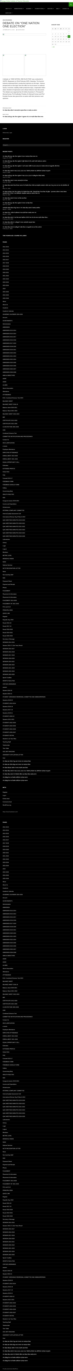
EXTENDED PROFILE (9, 468)
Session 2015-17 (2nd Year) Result (12, 645)
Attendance (6, 391)
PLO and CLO (7, 607)
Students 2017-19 (8, 709)
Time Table (6, 748)
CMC (4, 430)
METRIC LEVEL (7, 555)
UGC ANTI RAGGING (9, 751)
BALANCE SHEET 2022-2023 (11, 414)
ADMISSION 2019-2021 (9, 349)
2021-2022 (6, 275)
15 (69, 36)
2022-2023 (6, 279)
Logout (5, 549)
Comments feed (7, 802)
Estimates (5, 465)
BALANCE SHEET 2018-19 (10, 404)
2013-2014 (6, 250)
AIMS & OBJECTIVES (9, 375)
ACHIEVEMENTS (7, 320)
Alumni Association (8, 388)
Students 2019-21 (8, 713)
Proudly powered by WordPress (10, 1368)
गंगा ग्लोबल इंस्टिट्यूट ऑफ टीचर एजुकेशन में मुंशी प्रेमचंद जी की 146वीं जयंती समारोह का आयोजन (24, 161)
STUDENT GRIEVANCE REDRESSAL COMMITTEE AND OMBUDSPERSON (24, 697)
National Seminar (7, 565)
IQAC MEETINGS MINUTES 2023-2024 (14, 533)
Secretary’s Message (9, 639)
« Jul (53, 47)
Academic (28, 8)
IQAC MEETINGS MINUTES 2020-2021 (14, 523)
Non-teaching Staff (8, 574)
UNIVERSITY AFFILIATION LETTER (13, 754)
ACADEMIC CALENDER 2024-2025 (13, 314)
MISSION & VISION (8, 558)
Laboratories (6, 539)
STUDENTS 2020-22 (8, 716)
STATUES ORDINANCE (9, 684)
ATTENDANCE (7, 394)
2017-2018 (6, 263)
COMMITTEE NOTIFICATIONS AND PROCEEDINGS (17, 436)
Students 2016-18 (8, 706)
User (4, 758)
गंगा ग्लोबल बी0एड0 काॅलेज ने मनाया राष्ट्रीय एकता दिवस (15, 767)
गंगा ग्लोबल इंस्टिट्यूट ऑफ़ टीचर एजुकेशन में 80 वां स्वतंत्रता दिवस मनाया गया (20, 156)
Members (5, 552)
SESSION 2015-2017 (9, 648)
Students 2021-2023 (8, 719)
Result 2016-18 (7, 623)
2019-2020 (6, 269)
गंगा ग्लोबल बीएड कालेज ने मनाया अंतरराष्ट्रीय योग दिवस (15, 180)
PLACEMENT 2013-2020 (10, 600)
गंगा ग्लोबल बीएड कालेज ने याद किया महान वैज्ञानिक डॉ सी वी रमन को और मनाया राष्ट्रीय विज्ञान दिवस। (25, 217)
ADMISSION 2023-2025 (9, 362)
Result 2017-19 (7, 626)
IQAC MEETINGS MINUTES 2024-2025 (14, 536)
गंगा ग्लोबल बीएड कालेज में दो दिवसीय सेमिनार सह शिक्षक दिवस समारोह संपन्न (19, 774)
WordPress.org (7, 805)
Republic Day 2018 (8, 619)
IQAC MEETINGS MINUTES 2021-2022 (14, 526)
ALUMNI (5, 385)
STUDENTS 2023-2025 (9, 726)
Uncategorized (7, 20)
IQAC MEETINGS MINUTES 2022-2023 (14, 529)
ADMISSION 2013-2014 (9, 330)
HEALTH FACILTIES (8, 494)
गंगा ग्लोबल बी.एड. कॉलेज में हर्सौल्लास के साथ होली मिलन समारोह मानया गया (19, 212)
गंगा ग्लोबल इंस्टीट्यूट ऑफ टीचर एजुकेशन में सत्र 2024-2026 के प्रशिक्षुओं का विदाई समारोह (24, 175)
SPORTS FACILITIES (9, 681)
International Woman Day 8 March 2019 (14, 517)
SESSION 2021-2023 (9, 668)
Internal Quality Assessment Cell (12, 513)
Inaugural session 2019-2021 (11, 500)
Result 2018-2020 (8, 629)
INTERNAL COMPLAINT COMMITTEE (13, 510)
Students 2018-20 (8, 700)
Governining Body (8, 491)
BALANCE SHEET (8, 401)
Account (5, 317)
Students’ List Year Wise (9, 738)
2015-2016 (6, 256)
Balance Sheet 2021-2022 (10, 410)
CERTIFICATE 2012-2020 (10, 420)
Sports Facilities (7, 677)
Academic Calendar (8, 311)
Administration (18, 8)
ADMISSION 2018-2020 (9, 346)
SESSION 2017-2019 (9, 655)
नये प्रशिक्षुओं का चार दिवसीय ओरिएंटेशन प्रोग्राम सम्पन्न (15, 777)
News (4, 571)
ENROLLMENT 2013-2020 (10, 455)
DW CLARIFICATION (9, 443)
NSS (4, 578)
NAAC (57, 8)
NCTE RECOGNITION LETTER (11, 568)
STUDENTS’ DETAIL (39, 8)
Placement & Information (10, 594)
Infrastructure (6, 507)
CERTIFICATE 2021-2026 (10, 423)
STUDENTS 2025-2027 (9, 732)
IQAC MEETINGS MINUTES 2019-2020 (14, 520)
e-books (5, 446)
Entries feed (6, 798)
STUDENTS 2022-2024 (9, 722)
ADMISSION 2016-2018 (9, 340)
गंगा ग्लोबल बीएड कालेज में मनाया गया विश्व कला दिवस (14, 198)
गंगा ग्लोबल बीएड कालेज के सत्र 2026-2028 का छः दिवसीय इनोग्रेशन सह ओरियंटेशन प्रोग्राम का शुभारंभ (26, 170)
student (5, 687)
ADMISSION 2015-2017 (9, 337)
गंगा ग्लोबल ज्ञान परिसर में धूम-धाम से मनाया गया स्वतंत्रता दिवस (17, 761)
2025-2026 (6, 298)
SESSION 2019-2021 (9, 661)
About (4, 301)
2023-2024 (6, 282)
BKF (4, 417)
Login (5, 128)
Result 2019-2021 (8, 632)
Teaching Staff (7, 742)
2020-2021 (6, 272)
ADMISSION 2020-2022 (9, 353)
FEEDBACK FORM (8, 481)
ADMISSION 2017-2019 (9, 343)
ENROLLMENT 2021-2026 (10, 459)
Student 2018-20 (7, 690)
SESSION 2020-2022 (9, 664)
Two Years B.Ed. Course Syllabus (14, 235)
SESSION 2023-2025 (9, 674)
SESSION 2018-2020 (9, 658)
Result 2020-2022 (8, 636)
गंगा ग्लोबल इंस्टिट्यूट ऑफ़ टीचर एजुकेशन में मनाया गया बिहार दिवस (17, 203)
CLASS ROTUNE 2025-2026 (11, 427)
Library (5, 542)
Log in (4, 795)
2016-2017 (6, 259)
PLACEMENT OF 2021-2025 (11, 603)
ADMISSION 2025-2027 (9, 369)
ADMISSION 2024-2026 (9, 365)
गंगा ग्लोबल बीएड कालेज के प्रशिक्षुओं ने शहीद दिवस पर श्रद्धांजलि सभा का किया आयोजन (22, 227)
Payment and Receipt (9, 584)
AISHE (4, 378)
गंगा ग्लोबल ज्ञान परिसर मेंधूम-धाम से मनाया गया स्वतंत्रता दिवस (16, 764)
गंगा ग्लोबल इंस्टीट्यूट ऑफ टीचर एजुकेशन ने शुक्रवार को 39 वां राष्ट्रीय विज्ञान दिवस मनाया (23, 115)
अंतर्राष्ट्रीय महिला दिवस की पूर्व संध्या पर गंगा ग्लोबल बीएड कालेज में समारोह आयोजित (21, 207)
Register (6, 139)
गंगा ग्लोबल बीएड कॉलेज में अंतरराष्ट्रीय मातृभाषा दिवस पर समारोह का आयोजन (20, 109)
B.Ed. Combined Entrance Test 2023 (13, 398)
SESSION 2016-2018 (9, 652)
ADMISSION (6, 327)
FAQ (4, 475)
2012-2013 (6, 246)
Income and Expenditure (9, 504)
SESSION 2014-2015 (9, 642)
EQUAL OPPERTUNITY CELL (11, 462)
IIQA (4, 497)
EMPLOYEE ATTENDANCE (10, 452)
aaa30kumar (20, 29)
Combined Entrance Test (10, 433)
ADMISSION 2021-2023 (9, 356)
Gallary (5, 488)
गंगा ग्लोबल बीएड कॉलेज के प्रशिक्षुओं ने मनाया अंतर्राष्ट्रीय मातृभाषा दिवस (19, 222)
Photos (5, 587)
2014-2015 (6, 253)
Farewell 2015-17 (8, 478)
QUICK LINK (8, 12)
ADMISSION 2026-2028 (9, 372)
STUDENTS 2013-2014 (9, 703)
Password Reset (7, 581)
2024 (4, 288)
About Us (8, 8)
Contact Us (65, 8)
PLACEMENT (6, 591)
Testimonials (6, 745)
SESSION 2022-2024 (9, 671)
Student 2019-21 (7, 693)
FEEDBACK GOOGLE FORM (11, 484)
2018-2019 (6, 266)
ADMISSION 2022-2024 (9, 359)
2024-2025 (6, 291)
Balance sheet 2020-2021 (10, 407)
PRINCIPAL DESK (8, 610)
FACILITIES (50, 8)
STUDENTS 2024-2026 (9, 729)
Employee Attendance (9, 449)
